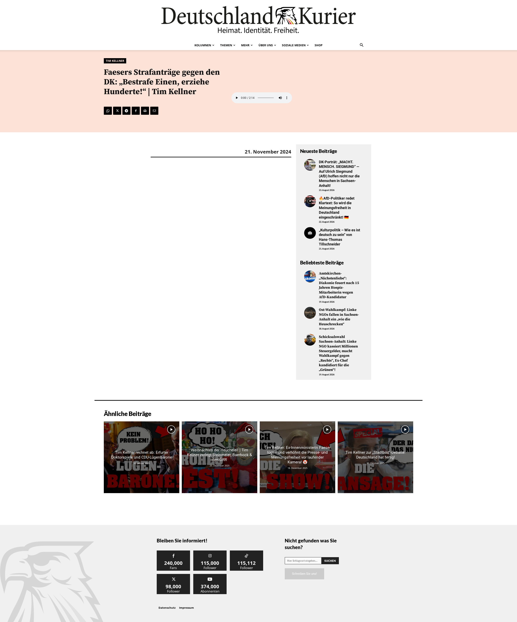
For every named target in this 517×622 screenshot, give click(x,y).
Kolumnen (202, 45)
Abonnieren (210, 575)
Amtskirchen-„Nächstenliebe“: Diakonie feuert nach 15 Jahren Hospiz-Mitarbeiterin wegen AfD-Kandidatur (339, 285)
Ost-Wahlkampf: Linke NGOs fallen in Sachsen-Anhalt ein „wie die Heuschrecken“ (339, 316)
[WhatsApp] (108, 111)
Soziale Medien (294, 45)
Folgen (210, 552)
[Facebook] (136, 111)
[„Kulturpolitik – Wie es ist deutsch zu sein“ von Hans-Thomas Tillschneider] (310, 233)
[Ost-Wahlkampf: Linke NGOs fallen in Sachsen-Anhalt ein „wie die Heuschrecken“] (310, 313)
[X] (117, 111)
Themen (226, 45)
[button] (361, 45)
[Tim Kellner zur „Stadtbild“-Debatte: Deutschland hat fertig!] (375, 457)
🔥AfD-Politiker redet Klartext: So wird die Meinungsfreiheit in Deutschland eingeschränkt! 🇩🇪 (336, 207)
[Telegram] (126, 111)
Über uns (265, 45)
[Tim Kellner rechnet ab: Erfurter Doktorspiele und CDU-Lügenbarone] (141, 457)
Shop (319, 45)
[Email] (154, 111)
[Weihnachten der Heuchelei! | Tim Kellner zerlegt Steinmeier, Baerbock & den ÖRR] (219, 457)
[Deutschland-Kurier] (258, 20)
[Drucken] (145, 111)
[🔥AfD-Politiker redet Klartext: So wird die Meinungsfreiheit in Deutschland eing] (310, 201)
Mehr (245, 45)
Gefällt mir (173, 552)
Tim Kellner (115, 61)
